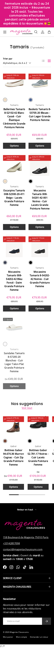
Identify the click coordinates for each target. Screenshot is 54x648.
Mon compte (21, 637)
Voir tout (27, 408)
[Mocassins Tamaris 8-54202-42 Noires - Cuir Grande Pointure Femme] (39, 246)
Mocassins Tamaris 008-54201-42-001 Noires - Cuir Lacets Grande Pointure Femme (40, 199)
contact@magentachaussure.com (22, 549)
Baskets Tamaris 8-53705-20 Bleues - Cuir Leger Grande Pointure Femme (40, 114)
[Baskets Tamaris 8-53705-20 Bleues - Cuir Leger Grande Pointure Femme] (39, 83)
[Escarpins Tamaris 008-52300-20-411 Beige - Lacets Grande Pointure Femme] (14, 164)
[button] (49, 32)
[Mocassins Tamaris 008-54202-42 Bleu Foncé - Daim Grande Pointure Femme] (14, 246)
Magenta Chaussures (19, 632)
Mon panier (8, 637)
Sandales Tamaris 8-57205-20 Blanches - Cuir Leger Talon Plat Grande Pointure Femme (14, 362)
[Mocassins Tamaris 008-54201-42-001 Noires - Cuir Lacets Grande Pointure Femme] (39, 164)
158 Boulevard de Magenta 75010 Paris (26, 537)
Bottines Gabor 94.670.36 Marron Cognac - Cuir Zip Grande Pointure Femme (13, 457)
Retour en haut (25, 509)
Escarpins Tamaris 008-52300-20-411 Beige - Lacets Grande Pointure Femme (14, 198)
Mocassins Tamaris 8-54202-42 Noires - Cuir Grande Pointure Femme (40, 279)
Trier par (7, 58)
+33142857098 (11, 543)
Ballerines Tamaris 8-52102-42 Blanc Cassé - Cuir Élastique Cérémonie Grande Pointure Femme (14, 118)
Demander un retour (39, 637)
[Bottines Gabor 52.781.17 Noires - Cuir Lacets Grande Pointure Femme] (38, 425)
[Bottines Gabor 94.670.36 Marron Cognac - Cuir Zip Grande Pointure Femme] (13, 425)
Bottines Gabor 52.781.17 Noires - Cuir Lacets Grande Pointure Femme (38, 457)
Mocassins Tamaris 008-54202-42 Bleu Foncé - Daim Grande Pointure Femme (14, 280)
